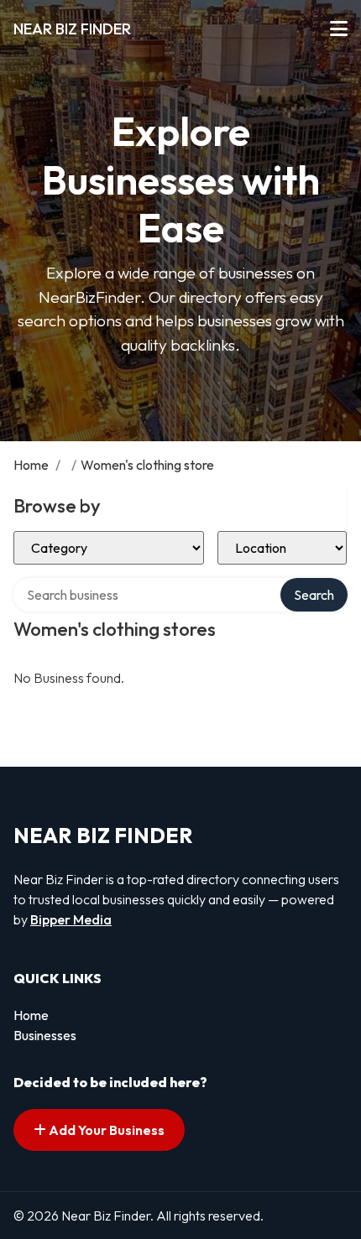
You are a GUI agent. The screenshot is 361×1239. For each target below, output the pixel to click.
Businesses (44, 1035)
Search (314, 594)
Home (31, 464)
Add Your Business (105, 1130)
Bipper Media (71, 919)
